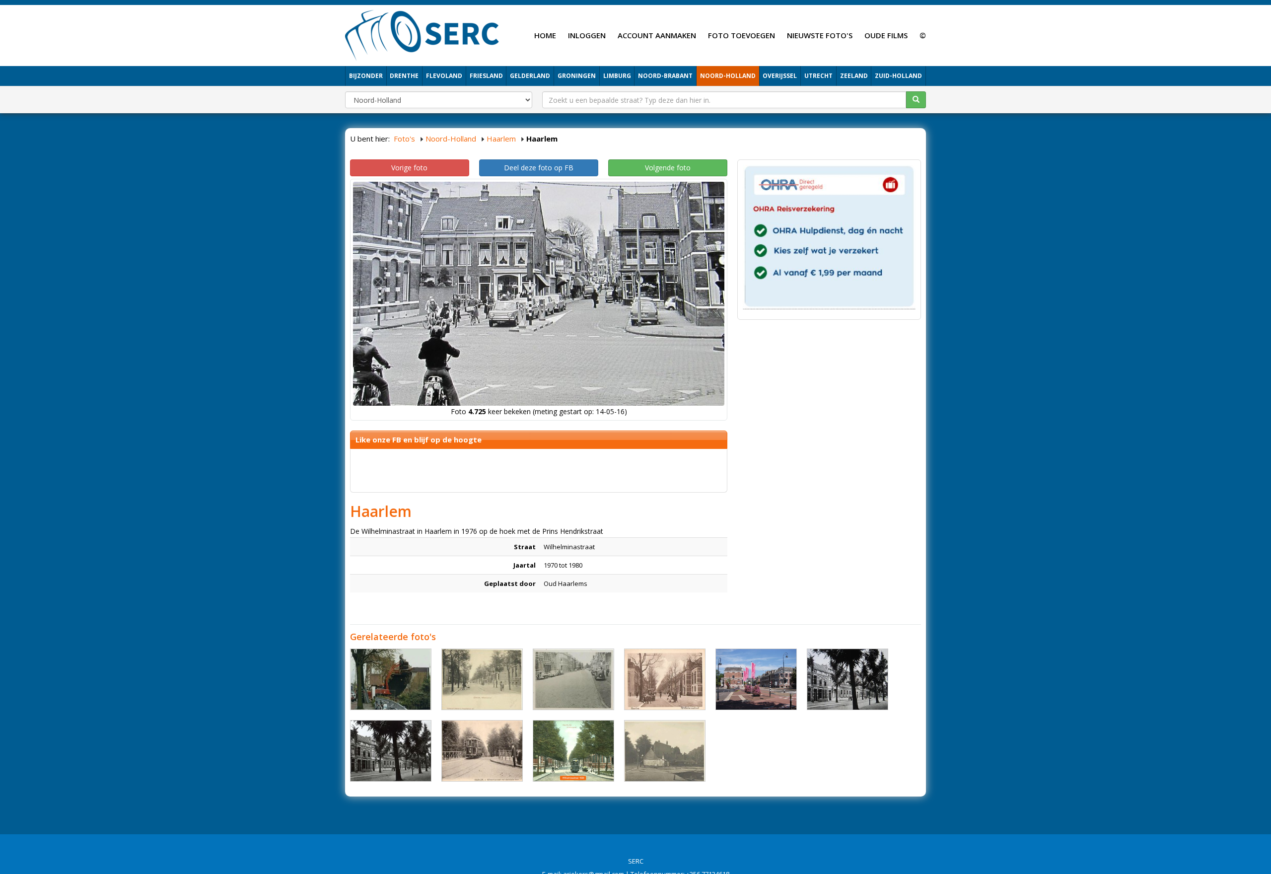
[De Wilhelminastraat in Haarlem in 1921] (482, 679)
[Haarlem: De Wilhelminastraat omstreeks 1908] (573, 751)
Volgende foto (668, 167)
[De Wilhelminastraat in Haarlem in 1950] (573, 679)
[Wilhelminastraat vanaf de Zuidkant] (756, 679)
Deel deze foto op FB (538, 167)
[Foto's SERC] (422, 34)
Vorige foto (409, 167)
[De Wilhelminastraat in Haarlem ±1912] (482, 751)
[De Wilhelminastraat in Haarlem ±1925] (847, 679)
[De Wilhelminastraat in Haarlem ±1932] (665, 679)
